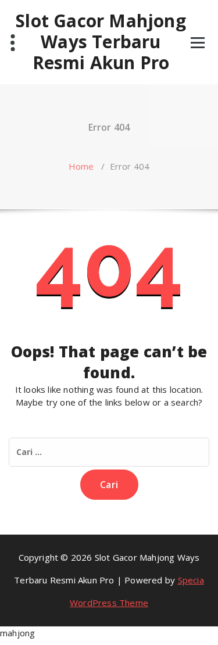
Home (81, 166)
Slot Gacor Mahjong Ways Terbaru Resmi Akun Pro (101, 41)
